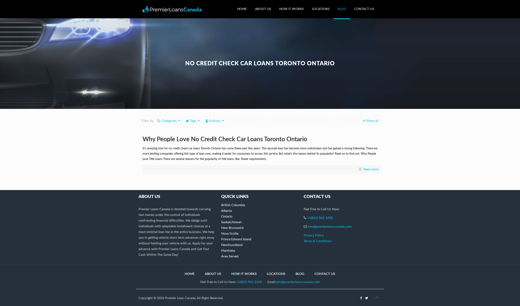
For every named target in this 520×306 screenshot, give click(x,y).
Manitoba (228, 250)
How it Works (244, 273)
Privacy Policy (314, 235)
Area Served (229, 256)
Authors (215, 120)
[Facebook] (361, 298)
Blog (300, 273)
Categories (169, 120)
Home (190, 273)
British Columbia (233, 205)
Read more (370, 169)
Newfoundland (232, 245)
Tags (193, 120)
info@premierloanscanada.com (330, 226)
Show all (372, 120)
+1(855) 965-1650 (320, 218)
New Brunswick (232, 228)
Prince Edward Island (236, 239)
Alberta (226, 210)
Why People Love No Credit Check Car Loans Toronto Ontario (225, 139)
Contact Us (324, 273)
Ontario (226, 216)
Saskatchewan (231, 222)
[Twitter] (367, 298)
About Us (213, 273)
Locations (276, 273)
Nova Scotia (229, 233)
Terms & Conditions (318, 241)
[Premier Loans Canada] (172, 9)
